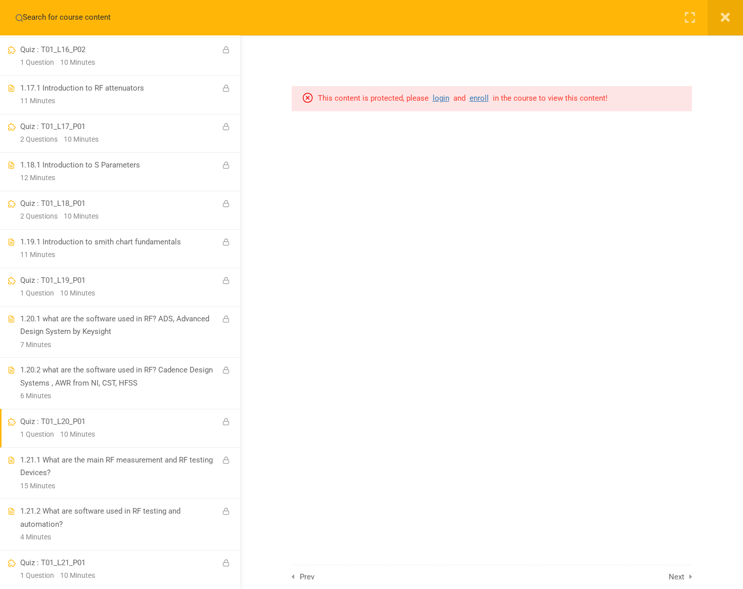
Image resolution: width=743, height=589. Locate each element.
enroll (479, 98)
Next (676, 576)
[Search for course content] (19, 17)
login (441, 98)
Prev (307, 576)
